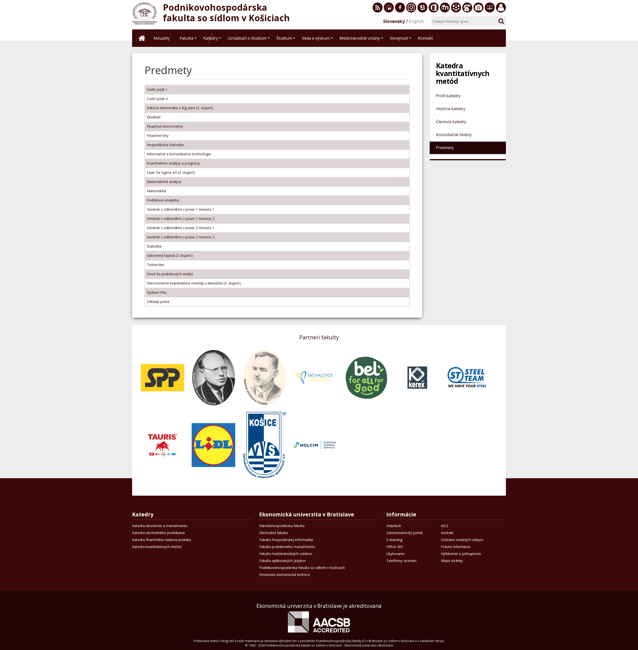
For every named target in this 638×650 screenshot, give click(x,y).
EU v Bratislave (389, 7)
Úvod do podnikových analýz (170, 274)
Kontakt (447, 532)
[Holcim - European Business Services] (315, 444)
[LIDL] (213, 444)
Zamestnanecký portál (501, 7)
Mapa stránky (452, 560)
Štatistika (154, 246)
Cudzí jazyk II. (157, 98)
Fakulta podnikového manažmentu (287, 546)
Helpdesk (490, 7)
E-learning (445, 7)
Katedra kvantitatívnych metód (156, 546)
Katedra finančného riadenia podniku (161, 539)
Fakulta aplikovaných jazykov (282, 560)
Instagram (411, 7)
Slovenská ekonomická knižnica (422, 7)
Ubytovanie (395, 553)
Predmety (445, 147)
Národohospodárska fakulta (282, 525)
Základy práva (158, 301)
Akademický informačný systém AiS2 (456, 7)
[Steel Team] (468, 377)
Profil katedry (448, 95)
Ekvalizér (154, 117)
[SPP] (162, 377)
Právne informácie (455, 546)
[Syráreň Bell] (366, 377)
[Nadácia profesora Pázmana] (213, 377)
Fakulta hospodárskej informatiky (286, 539)
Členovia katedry (451, 121)
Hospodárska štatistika (165, 144)
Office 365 (434, 7)
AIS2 (444, 525)
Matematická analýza (164, 181)
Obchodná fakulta (273, 532)
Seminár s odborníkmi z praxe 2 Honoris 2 (180, 237)
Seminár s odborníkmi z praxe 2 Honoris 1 (180, 227)
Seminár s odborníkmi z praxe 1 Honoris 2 (180, 218)
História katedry (450, 108)
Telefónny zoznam (467, 7)
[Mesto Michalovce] (315, 377)
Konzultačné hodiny (454, 134)
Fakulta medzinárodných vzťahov (285, 553)
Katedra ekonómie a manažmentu (159, 525)
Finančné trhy (157, 135)
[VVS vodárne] (264, 444)
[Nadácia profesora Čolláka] (264, 377)
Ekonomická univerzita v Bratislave (306, 515)
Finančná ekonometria (165, 126)
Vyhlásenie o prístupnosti (461, 553)
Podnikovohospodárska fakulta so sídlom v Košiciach (302, 567)
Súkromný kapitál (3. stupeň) (170, 255)
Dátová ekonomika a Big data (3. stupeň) (180, 107)
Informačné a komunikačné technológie (179, 154)
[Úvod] (142, 38)
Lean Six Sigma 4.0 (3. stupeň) (171, 172)
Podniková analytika (163, 200)
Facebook (400, 7)
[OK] (501, 21)
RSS (378, 7)
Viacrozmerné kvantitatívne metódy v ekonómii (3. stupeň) (194, 283)
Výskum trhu (157, 292)
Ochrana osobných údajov (462, 539)
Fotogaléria (478, 7)
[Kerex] (417, 377)
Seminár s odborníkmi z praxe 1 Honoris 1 (180, 209)
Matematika (156, 190)
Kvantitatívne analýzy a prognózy (173, 163)
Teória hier (155, 264)
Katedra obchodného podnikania (158, 532)
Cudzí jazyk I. (157, 89)
